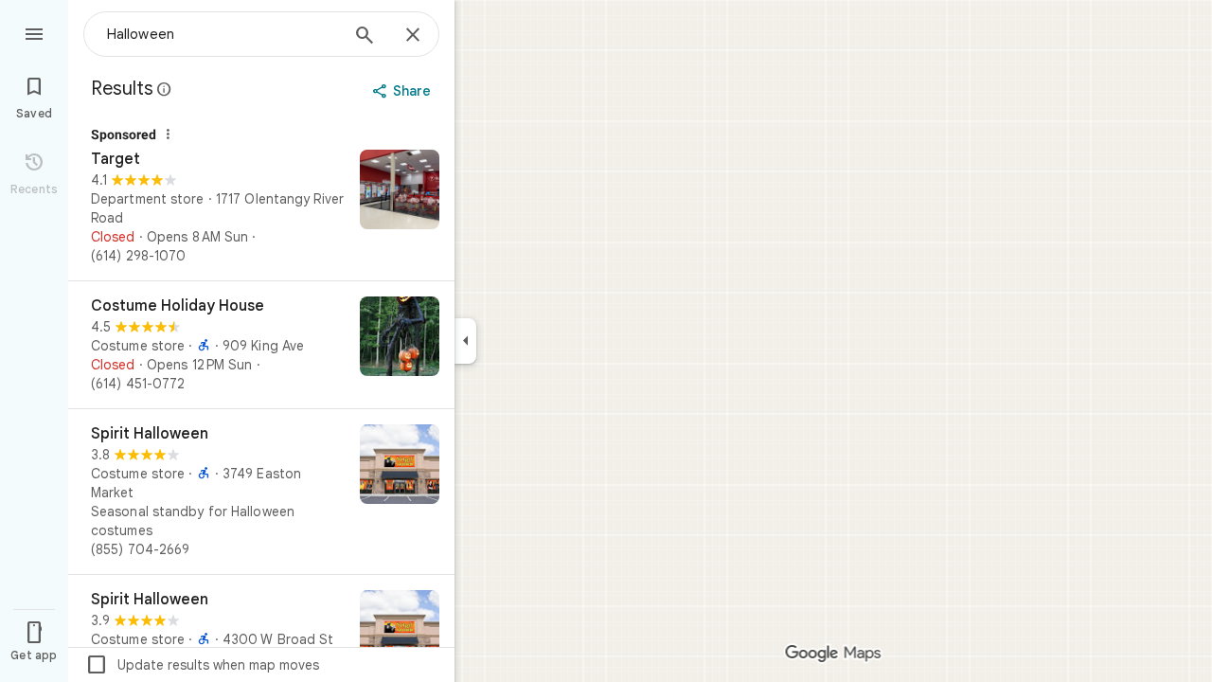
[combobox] (222, 34)
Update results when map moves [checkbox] (202, 665)
